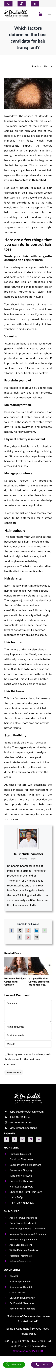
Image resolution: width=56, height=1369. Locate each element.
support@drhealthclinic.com (26, 1111)
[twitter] (14, 1139)
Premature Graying (21, 1170)
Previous (36, 66)
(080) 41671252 (17, 1117)
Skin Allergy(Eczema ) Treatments (27, 1228)
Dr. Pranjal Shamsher (22, 1303)
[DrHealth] (16, 10)
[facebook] (6, 1139)
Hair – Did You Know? (21, 1202)
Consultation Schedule (21, 1287)
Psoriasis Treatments (20, 1256)
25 (30, 1122)
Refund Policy (28, 1333)
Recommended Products (22, 1308)
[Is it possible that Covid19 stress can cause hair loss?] (40, 958)
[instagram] (22, 1139)
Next (46, 66)
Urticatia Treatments (20, 1261)
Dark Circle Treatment (22, 1223)
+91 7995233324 (18, 1122)
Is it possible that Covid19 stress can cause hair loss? (39, 981)
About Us (14, 1276)
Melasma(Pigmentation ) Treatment (28, 1234)
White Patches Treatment (24, 1250)
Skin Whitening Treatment (23, 1239)
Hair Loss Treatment (20, 1154)
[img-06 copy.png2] (28, 1093)
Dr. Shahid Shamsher (28, 854)
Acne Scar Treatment (20, 1245)
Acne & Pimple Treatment (23, 1218)
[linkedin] (38, 1139)
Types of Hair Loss (20, 1175)
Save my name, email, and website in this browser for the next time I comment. (27, 1059)
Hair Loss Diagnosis (21, 1186)
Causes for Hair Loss (21, 1181)
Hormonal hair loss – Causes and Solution (15, 981)
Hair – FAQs (16, 1197)
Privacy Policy (40, 1328)
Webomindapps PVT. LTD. (27, 1350)
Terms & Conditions (17, 1328)
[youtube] (30, 1139)
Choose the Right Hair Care (25, 1191)
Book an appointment (20, 1281)
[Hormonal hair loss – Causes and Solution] (16, 958)
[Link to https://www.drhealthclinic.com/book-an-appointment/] (40, 14)
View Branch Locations (23, 1127)
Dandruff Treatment (21, 1159)
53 (29, 1117)
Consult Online (17, 1292)
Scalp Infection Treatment (25, 1164)
